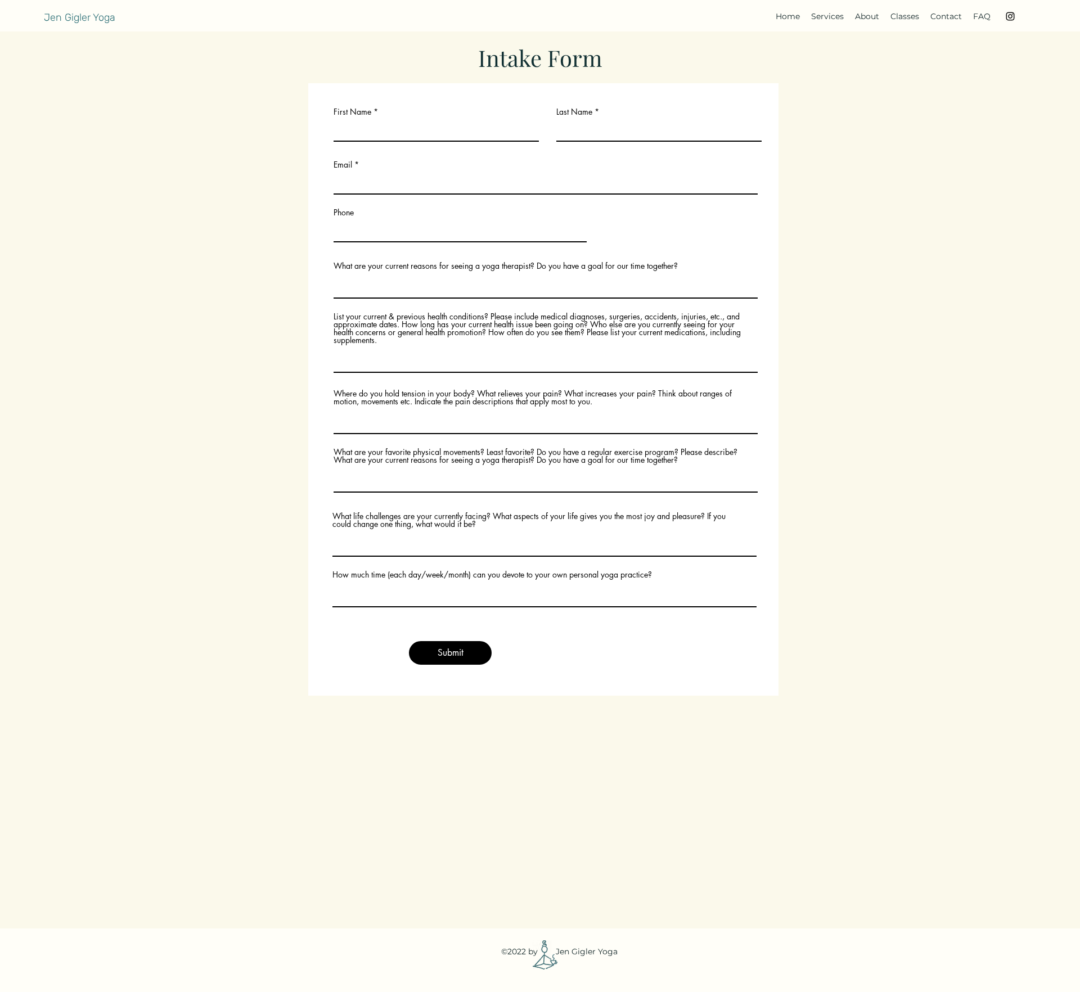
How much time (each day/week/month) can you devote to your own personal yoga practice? (492, 575)
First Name (352, 112)
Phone (344, 213)
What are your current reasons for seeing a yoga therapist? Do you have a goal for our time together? (506, 266)
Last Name (574, 112)
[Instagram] (1010, 16)
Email (343, 165)
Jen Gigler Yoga (79, 17)
